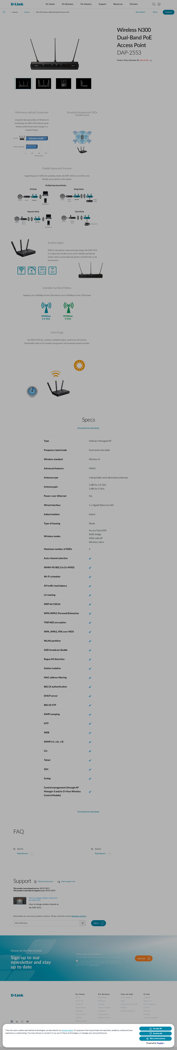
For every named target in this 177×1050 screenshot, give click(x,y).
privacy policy (67, 1030)
